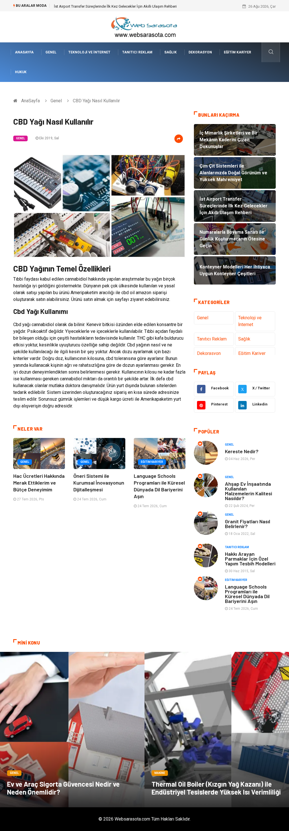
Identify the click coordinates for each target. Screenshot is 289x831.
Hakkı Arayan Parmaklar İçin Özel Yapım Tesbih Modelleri (250, 559)
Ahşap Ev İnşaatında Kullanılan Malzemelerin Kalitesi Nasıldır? (248, 491)
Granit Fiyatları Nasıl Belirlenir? (247, 523)
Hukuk (21, 72)
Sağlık (170, 52)
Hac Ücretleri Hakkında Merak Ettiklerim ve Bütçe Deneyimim (39, 482)
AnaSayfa (24, 52)
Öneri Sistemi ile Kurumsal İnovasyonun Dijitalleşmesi (98, 482)
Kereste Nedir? (242, 451)
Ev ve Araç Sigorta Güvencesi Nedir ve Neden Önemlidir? (63, 788)
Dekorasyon (200, 52)
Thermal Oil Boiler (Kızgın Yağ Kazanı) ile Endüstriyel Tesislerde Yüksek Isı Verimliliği (216, 788)
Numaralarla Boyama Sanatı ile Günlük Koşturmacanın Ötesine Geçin (109, 6)
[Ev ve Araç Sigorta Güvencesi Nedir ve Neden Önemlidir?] (72, 729)
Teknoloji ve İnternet (89, 52)
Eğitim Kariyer (237, 52)
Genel (50, 52)
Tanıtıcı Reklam (137, 52)
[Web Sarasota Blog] (144, 26)
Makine (159, 772)
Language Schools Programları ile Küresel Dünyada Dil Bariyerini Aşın (247, 593)
